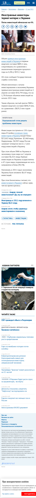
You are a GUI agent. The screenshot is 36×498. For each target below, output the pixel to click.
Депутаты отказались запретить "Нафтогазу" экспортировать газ (14, 390)
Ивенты (4, 420)
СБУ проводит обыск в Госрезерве (16, 320)
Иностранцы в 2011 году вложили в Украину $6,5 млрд (16, 201)
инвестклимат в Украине (11, 183)
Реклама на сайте (7, 417)
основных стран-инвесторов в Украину (14, 134)
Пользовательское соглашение (11, 426)
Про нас (4, 415)
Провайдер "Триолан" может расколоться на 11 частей (17, 371)
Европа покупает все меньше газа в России (15, 399)
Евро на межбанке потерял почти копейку (15, 347)
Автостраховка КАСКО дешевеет (14, 407)
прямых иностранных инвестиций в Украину (13, 60)
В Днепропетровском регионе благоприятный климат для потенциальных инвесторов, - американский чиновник (13, 359)
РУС (28, 3)
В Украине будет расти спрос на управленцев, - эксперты (17, 380)
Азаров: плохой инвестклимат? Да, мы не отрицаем (16, 193)
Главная (4, 9)
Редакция (4, 422)
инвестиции (21, 218)
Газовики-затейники (10, 329)
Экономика (12, 9)
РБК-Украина (18, 224)
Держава (21, 9)
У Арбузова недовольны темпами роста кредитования (17, 338)
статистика (7, 218)
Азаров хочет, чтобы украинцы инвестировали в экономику (14, 209)
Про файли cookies (8, 494)
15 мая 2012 (29, 9)
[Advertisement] (18, 243)
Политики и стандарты (9, 424)
